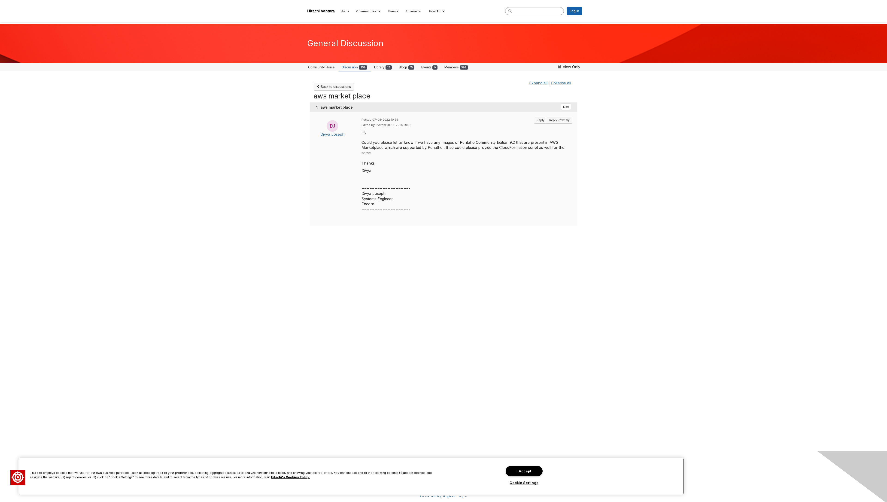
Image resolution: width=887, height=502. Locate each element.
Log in (574, 11)
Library (382, 67)
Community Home (321, 67)
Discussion (354, 67)
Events (428, 67)
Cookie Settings (524, 483)
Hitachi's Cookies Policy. (290, 477)
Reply (540, 120)
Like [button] (566, 106)
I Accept (524, 471)
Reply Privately (559, 120)
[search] (510, 11)
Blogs (406, 67)
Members (455, 67)
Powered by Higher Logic (444, 496)
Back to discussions (335, 87)
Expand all (538, 83)
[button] (369, 11)
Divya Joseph (332, 134)
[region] (351, 476)
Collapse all (561, 83)
